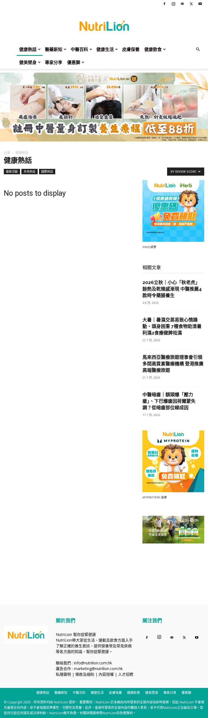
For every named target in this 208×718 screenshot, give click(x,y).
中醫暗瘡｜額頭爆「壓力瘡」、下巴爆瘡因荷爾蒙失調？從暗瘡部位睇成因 (169, 401)
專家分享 (53, 62)
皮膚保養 (130, 49)
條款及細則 (84, 674)
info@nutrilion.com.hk (93, 662)
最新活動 (12, 171)
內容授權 (106, 674)
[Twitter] (191, 4)
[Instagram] (173, 4)
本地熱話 (29, 171)
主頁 (7, 152)
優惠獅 (73, 62)
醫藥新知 (53, 49)
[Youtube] (200, 4)
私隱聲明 (63, 674)
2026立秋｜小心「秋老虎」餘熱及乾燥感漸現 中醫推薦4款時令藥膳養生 (172, 289)
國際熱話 (47, 171)
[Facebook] (164, 4)
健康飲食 (153, 49)
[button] (197, 49)
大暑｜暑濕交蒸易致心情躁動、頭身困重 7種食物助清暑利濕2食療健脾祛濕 (172, 326)
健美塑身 (28, 62)
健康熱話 (28, 49)
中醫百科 (79, 49)
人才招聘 (125, 674)
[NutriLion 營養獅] (104, 25)
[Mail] (182, 4)
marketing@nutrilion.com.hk (98, 668)
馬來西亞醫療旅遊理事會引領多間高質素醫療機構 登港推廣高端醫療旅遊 (172, 364)
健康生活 (105, 49)
